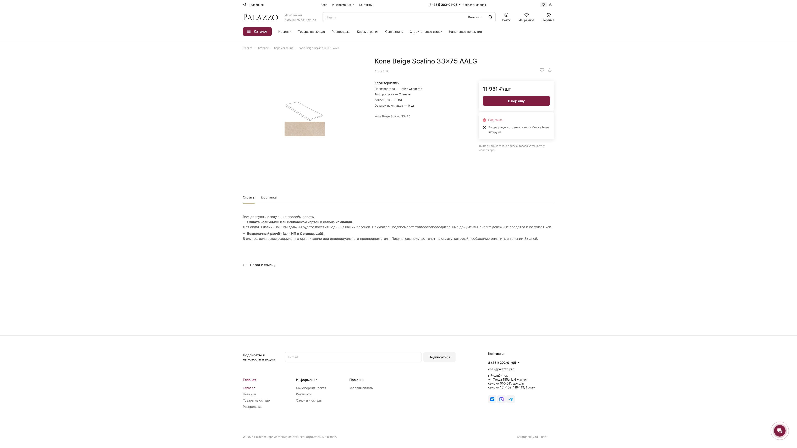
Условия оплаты (361, 388)
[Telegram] (510, 399)
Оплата (248, 197)
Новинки (249, 394)
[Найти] (490, 17)
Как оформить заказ (311, 388)
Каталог (249, 388)
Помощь (356, 380)
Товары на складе (256, 400)
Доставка (269, 197)
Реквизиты (304, 394)
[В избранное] (542, 70)
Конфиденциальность (532, 436)
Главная (249, 380)
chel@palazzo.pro (501, 369)
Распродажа (252, 407)
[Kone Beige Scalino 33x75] (304, 118)
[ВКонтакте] (492, 399)
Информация (306, 380)
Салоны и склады (309, 400)
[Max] (501, 399)
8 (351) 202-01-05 (443, 5)
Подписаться (439, 357)
